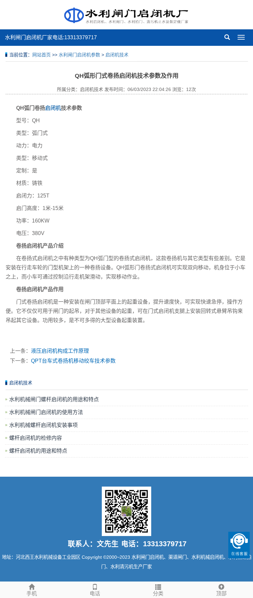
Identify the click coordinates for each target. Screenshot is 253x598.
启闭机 (53, 108)
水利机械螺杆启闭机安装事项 (43, 425)
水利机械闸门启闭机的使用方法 (46, 412)
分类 (158, 593)
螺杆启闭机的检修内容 (35, 438)
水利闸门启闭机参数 (79, 54)
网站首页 (41, 54)
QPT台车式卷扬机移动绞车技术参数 (73, 361)
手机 (31, 593)
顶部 (221, 593)
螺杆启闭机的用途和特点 (38, 451)
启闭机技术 (116, 54)
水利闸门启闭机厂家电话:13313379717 (51, 37)
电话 (95, 593)
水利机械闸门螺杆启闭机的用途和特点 (54, 399)
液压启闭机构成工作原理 (60, 351)
